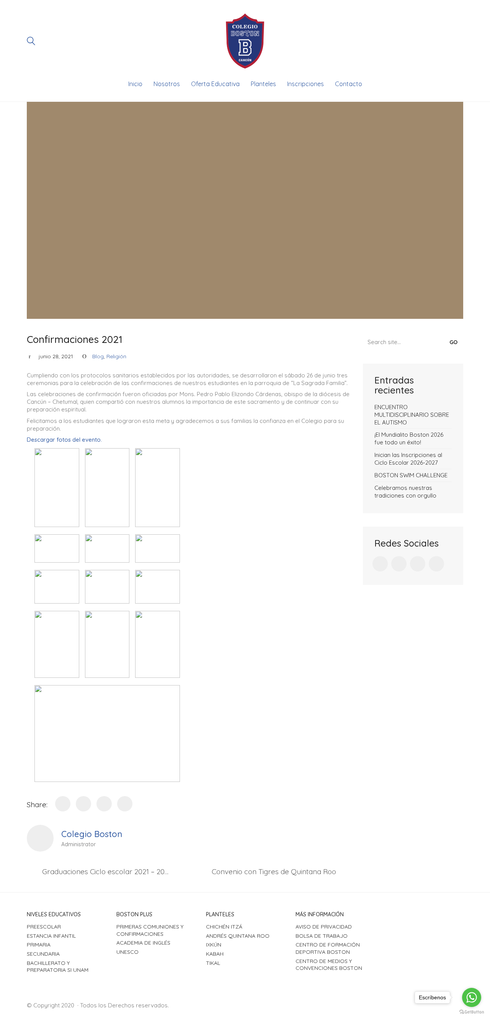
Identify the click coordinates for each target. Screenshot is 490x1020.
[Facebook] (62, 803)
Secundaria (43, 953)
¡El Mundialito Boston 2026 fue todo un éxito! (408, 438)
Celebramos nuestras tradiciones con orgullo (405, 491)
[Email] (124, 803)
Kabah (215, 953)
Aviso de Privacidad (324, 926)
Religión (116, 356)
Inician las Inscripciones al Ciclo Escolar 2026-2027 (408, 458)
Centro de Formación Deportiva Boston (328, 948)
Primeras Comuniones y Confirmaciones (149, 930)
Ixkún (213, 944)
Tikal (213, 963)
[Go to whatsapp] (471, 997)
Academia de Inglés (143, 942)
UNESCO (127, 951)
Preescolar (44, 926)
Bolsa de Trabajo (322, 935)
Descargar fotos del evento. (64, 439)
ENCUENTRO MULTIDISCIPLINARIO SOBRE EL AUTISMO (411, 414)
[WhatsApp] (104, 803)
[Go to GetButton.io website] (471, 1012)
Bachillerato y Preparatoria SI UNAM (57, 967)
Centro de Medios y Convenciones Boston (329, 965)
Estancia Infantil (51, 935)
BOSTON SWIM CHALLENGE (411, 475)
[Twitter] (83, 803)
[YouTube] (436, 563)
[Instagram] (417, 563)
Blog (98, 356)
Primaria (39, 944)
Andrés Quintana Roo (238, 935)
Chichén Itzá (224, 926)
